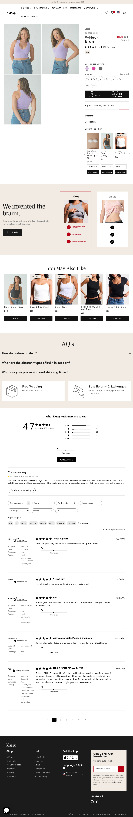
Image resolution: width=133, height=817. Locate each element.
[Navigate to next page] (85, 720)
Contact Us (40, 769)
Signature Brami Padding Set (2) (92, 154)
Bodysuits (10, 769)
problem (71, 523)
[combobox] (43, 503)
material (60, 523)
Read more (85, 682)
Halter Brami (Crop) (104, 153)
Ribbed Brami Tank (120, 152)
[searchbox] (17, 503)
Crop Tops (11, 761)
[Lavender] (87, 68)
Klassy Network (21, 814)
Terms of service (102, 814)
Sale (87, 52)
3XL (94, 86)
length (43, 523)
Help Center (40, 757)
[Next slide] (129, 153)
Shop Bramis (12, 232)
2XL (88, 86)
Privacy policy (87, 814)
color (51, 523)
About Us (39, 761)
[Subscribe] (121, 769)
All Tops (9, 757)
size (10, 523)
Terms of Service (42, 773)
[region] (107, 153)
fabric (23, 523)
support (33, 523)
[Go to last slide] (84, 153)
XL (120, 79)
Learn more (95, 393)
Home (87, 29)
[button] (26, 8)
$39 (116, 157)
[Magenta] (94, 68)
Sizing (37, 765)
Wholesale (11, 777)
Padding (10, 773)
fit (17, 523)
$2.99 (89, 162)
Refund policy (74, 814)
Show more (83, 523)
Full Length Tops (13, 765)
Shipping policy (119, 814)
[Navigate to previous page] (47, 720)
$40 (102, 160)
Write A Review (66, 460)
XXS (88, 79)
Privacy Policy (41, 777)
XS (94, 78)
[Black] (100, 68)
